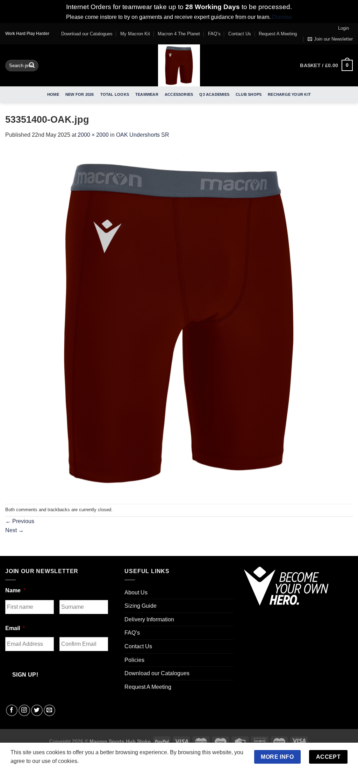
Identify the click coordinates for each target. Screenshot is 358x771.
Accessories (179, 94)
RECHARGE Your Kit (289, 94)
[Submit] (32, 65)
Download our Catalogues (87, 33)
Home (53, 94)
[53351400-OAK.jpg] (179, 321)
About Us (136, 592)
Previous (19, 521)
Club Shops (249, 94)
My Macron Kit (135, 33)
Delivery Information (149, 619)
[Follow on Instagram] (24, 710)
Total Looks (114, 94)
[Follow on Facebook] (11, 710)
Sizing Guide (140, 606)
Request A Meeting (278, 33)
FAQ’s (214, 33)
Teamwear (146, 94)
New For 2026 (79, 94)
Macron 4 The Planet (179, 33)
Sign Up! (25, 675)
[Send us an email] (49, 710)
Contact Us (239, 33)
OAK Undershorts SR (142, 135)
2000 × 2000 (93, 135)
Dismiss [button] (282, 17)
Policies (134, 660)
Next (14, 530)
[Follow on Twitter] (37, 710)
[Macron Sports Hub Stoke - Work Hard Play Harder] (179, 65)
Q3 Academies (214, 94)
